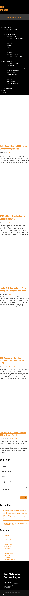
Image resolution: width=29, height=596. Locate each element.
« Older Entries (4, 454)
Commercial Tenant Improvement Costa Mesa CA (16, 517)
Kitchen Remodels (12, 74)
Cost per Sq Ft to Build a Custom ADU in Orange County (13, 433)
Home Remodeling (12, 67)
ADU (9, 152)
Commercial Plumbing (13, 52)
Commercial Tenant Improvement (16, 38)
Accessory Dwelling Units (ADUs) (16, 69)
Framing (10, 43)
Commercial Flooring (10, 541)
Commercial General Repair (15, 56)
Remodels (7, 557)
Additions (7, 535)
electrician (7, 550)
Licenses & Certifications (12, 31)
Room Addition (12, 72)
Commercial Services (8, 33)
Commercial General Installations (16, 58)
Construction (8, 545)
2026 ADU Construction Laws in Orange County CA (12, 217)
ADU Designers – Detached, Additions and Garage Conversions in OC (13, 361)
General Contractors (11, 29)
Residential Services (8, 61)
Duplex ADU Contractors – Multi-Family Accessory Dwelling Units (13, 289)
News (4, 90)
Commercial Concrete (13, 49)
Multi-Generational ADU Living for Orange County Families (13, 147)
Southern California (9, 559)
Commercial (7, 539)
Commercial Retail (12, 36)
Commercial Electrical (14, 54)
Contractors (7, 546)
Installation (7, 552)
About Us (5, 87)
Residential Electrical (13, 85)
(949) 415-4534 (7, 582)
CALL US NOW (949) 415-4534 (14, 17)
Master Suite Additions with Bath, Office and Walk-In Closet (15, 514)
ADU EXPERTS (4, 8)
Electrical (10, 47)
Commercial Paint (12, 60)
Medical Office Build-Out (14, 42)
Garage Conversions (13, 70)
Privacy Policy (3, 594)
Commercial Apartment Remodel (16, 40)
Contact (5, 92)
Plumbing (10, 45)
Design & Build (11, 65)
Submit (23, 498)
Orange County (13, 367)
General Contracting (8, 27)
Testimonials (9, 88)
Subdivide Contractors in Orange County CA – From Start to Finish (15, 524)
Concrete (7, 543)
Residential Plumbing (13, 83)
